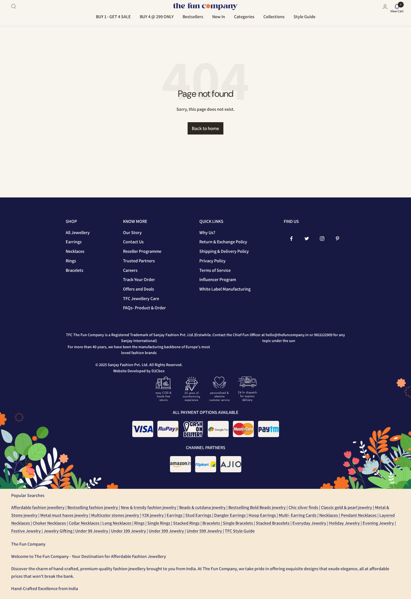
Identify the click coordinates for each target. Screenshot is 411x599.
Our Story (132, 232)
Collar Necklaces (84, 523)
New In (218, 17)
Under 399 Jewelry (167, 531)
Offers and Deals (138, 289)
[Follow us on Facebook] (291, 238)
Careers (130, 270)
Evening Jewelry (379, 523)
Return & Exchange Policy (223, 242)
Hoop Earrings (263, 515)
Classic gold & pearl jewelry (347, 507)
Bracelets (74, 270)
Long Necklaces (117, 523)
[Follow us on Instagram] (322, 238)
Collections (274, 17)
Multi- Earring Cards (298, 515)
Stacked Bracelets (273, 523)
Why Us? (207, 232)
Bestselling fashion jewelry (93, 507)
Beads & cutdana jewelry (202, 507)
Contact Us (133, 242)
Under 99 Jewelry (92, 531)
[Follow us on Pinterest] (337, 238)
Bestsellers (193, 17)
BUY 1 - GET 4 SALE (113, 17)
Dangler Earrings (230, 515)
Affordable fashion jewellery (38, 507)
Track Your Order (139, 279)
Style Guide (304, 17)
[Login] (385, 6)
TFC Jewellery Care (141, 298)
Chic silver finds (304, 507)
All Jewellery (78, 232)
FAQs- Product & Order (144, 308)
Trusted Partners (139, 261)
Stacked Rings (186, 523)
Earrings (74, 242)
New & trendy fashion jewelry (149, 507)
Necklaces (75, 251)
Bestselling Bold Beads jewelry (257, 507)
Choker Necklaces (50, 523)
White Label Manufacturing (225, 289)
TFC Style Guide (240, 531)
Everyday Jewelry (309, 523)
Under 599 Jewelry (205, 531)
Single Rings (159, 523)
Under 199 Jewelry (129, 531)
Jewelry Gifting (58, 531)
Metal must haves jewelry (64, 515)
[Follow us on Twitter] (307, 238)
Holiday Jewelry (345, 523)
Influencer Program (217, 279)
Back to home (205, 128)
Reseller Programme (142, 251)
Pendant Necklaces (359, 515)
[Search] (13, 6)
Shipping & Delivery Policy (224, 251)
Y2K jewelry (153, 515)
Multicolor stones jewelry (115, 515)
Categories (244, 17)
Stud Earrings (198, 515)
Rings (71, 261)
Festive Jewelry (26, 531)
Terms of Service (215, 270)
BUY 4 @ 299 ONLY (157, 17)
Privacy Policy (212, 261)
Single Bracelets (238, 523)
